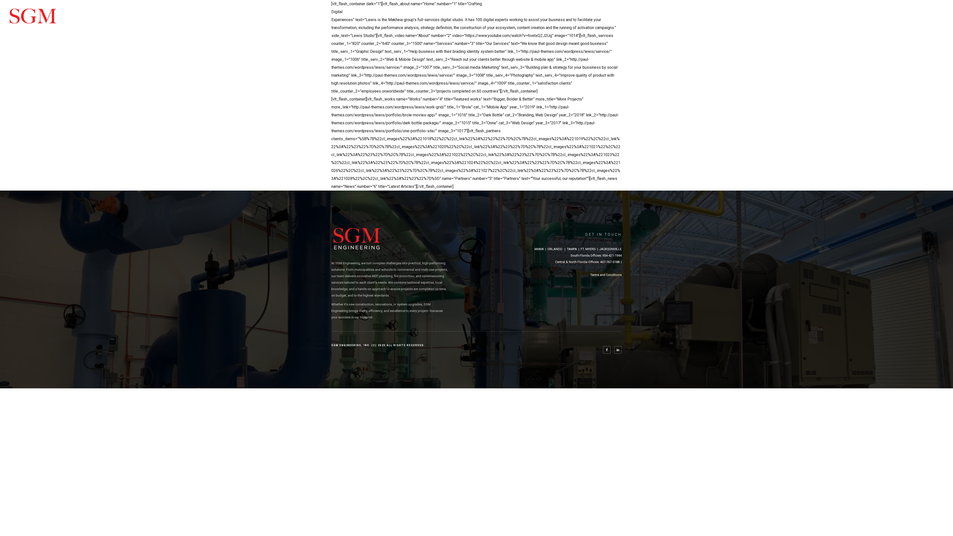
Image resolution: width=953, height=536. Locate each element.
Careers (897, 19)
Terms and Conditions (606, 275)
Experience (833, 19)
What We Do (800, 19)
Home (772, 19)
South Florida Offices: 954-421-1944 (596, 255)
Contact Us (927, 19)
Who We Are (867, 19)
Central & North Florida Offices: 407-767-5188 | (588, 262)
